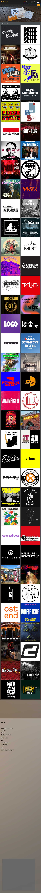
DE (24, 2)
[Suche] (38, 5)
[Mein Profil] (32, 2)
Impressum (4, 744)
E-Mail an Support (6, 734)
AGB (2, 740)
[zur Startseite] (4, 1)
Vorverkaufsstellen (7, 728)
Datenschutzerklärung (10, 884)
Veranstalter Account (7, 750)
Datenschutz (4, 742)
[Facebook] (2, 722)
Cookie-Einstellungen (10, 887)
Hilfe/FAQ (3, 730)
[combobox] (19, 5)
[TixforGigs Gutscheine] (20, 14)
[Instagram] (4, 722)
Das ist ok (30, 887)
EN (26, 2)
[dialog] (18, 875)
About (3, 732)
